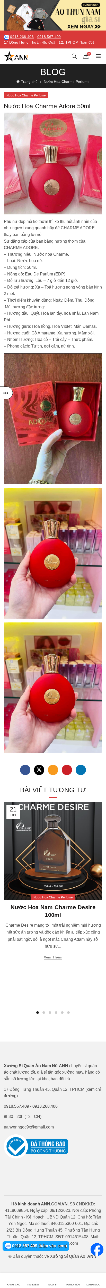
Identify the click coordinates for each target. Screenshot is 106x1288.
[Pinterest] (67, 770)
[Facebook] (25, 770)
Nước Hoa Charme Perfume (67, 82)
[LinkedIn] (81, 770)
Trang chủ (29, 82)
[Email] (53, 770)
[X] (39, 770)
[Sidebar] (6, 393)
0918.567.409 (49, 37)
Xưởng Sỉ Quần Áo (67, 1256)
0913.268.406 (22, 37)
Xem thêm (53, 957)
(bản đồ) (87, 42)
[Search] (74, 56)
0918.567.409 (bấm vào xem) (39, 1246)
